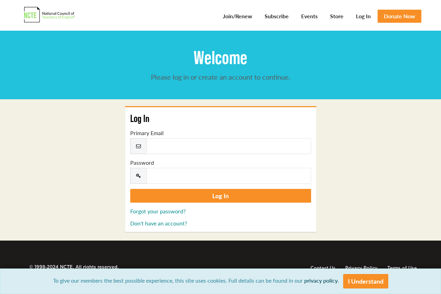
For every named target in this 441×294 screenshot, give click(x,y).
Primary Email (147, 133)
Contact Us (323, 268)
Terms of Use (402, 268)
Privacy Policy (361, 268)
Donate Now (399, 16)
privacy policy (321, 280)
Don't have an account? (158, 223)
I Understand (365, 281)
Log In (363, 16)
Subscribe (277, 16)
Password (142, 162)
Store (336, 16)
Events (309, 16)
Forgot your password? (158, 211)
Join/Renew (237, 16)
